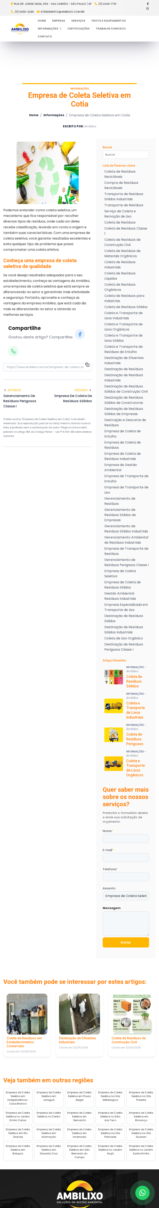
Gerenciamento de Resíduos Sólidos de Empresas (120, 514)
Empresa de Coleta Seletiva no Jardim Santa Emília (141, 1149)
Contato (45, 36)
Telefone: (110, 869)
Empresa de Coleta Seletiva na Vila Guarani (141, 1133)
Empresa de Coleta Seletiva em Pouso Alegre (79, 1096)
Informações (48, 28)
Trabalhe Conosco (111, 28)
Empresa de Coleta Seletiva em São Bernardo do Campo (79, 1151)
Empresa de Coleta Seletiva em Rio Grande (18, 1133)
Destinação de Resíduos (123, 369)
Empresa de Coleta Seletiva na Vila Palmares (110, 1133)
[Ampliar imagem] (48, 173)
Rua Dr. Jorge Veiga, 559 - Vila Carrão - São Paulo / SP (52, 4)
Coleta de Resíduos (120, 222)
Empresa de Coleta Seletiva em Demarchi (79, 1116)
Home (42, 20)
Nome (108, 831)
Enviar (126, 942)
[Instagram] (147, 8)
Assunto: (109, 888)
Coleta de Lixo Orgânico (123, 638)
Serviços (78, 20)
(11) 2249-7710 (107, 4)
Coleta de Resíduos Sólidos (126, 307)
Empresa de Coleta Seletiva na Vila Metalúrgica (110, 1096)
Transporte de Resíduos (123, 205)
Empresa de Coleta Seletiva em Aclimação (49, 1133)
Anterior (14, 390)
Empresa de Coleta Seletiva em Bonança (141, 1116)
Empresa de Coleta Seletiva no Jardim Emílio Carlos (18, 1116)
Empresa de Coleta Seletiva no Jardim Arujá (110, 1149)
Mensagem (111, 908)
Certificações (78, 28)
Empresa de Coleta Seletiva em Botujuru (18, 1149)
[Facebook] (148, 4)
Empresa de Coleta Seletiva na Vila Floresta (141, 1096)
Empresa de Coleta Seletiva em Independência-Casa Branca (18, 1098)
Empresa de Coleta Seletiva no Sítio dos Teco (110, 1116)
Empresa (58, 20)
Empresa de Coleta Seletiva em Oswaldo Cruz (49, 1149)
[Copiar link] (87, 365)
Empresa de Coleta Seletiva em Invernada (79, 1133)
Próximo (81, 390)
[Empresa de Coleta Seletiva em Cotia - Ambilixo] (20, 28)
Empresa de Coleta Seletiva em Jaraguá (49, 1096)
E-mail (108, 850)
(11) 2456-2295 (24, 12)
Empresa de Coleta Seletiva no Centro (49, 1114)
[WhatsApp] (13, 351)
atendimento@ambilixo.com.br (62, 12)
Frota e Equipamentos (109, 20)
